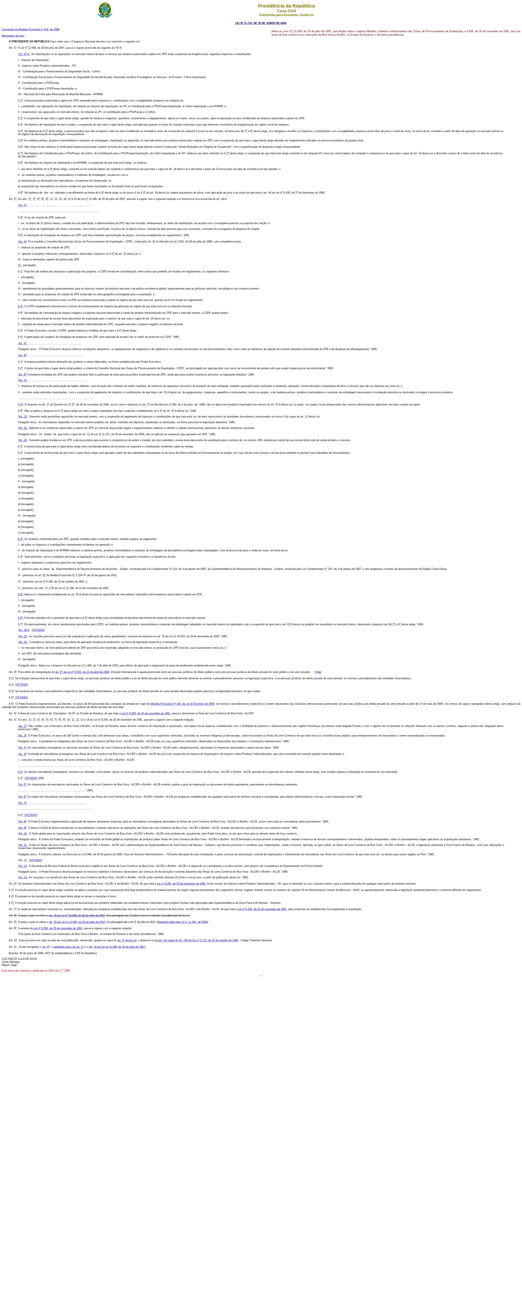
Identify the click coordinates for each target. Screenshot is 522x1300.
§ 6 (20, 618)
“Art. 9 (22, 374)
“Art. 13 (22, 865)
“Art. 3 (22, 241)
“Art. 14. (23, 877)
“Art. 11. (22, 844)
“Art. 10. (23, 833)
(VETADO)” (38, 630)
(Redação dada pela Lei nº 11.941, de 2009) (182, 922)
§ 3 (20, 306)
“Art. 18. (23, 440)
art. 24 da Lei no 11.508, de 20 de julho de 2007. (117, 946)
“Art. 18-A (23, 630)
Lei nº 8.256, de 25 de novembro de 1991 (181, 883)
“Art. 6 (22, 796)
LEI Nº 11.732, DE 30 (248, 23)
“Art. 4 (22, 343)
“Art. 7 (22, 803)
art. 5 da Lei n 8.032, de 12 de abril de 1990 (82, 672)
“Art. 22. (23, 636)
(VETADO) (21, 684)
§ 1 (20, 771)
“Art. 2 (22, 205)
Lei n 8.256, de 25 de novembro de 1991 (146, 713)
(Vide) (318, 672)
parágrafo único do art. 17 (69, 946)
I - (19, 458)
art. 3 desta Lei (126, 940)
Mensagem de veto (13, 35)
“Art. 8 (22, 355)
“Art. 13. (23, 416)
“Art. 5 (22, 784)
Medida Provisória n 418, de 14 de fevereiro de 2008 (183, 704)
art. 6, (46, 946)
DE (263, 23)
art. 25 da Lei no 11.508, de (77, 922)
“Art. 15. (23, 427)
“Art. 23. (23, 642)
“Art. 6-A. (24, 54)
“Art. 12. (23, 380)
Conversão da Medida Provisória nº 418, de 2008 (30, 29)
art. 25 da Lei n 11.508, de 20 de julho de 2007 (77, 915)
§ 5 (20, 594)
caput (203, 940)
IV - (20, 265)
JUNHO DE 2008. (276, 23)
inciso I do (161, 940)
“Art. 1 (22, 726)
